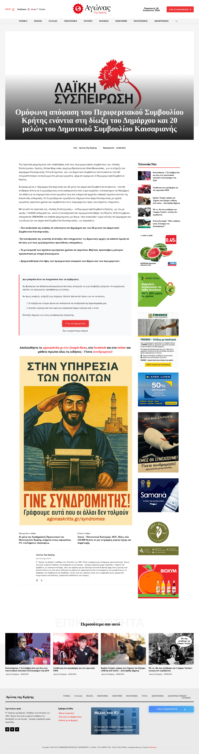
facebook (100, 347)
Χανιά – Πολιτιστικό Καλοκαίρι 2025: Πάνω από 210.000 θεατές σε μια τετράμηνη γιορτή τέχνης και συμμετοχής (104, 539)
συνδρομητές (102, 351)
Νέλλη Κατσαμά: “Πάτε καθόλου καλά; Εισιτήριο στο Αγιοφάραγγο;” (166, 223)
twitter (121, 347)
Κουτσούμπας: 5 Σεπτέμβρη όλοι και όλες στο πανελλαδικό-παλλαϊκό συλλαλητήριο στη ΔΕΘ (27, 669)
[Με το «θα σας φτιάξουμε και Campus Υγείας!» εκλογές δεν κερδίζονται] (144, 212)
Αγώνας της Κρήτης (88, 148)
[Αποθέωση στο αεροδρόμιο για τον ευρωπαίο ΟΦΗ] (144, 189)
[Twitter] (42, 580)
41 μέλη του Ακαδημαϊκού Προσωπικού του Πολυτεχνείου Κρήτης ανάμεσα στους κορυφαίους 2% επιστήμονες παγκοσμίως (45, 539)
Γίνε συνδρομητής (75, 323)
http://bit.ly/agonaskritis (43, 558)
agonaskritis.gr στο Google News (65, 347)
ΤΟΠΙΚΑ (99, 104)
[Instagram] (7, 729)
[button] (24, 9)
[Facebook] (37, 580)
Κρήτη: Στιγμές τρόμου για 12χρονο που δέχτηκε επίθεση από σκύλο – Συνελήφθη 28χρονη (166, 200)
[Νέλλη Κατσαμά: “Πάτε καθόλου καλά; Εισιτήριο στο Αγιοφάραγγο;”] (144, 223)
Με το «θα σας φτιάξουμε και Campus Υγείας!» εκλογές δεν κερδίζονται (165, 212)
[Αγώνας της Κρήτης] (25, 567)
